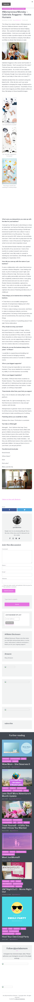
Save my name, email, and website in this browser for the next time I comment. (18, 586)
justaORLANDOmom (16, 798)
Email (4, 572)
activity (5, 928)
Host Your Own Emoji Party (15, 937)
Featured (12, 851)
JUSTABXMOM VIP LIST (13, 615)
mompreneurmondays (19, 8)
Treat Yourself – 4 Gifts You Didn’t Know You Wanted (15, 826)
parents (23, 758)
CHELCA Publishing (20, 999)
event (12, 881)
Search (17, 604)
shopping (15, 761)
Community (6, 881)
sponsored (18, 886)
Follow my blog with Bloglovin (11, 499)
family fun (12, 788)
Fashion (23, 928)
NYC (15, 822)
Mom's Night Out (7, 820)
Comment (5, 549)
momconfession (7, 790)
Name (4, 565)
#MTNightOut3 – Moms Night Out (17, 890)
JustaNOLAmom (21, 788)
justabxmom (18, 20)
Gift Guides (6, 758)
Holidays (18, 881)
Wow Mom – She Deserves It (16, 764)
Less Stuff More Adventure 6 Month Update (16, 794)
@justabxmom (20, 948)
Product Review (7, 761)
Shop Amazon (9, 658)
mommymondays (7, 8)
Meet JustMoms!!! (11, 857)
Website (4, 578)
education (5, 788)
